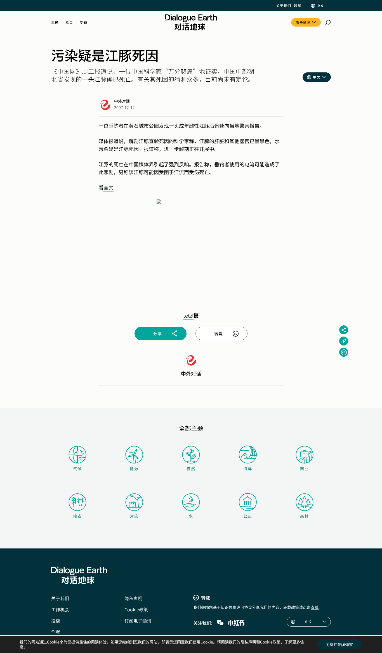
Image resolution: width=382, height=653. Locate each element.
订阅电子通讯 (137, 620)
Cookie (266, 642)
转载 (297, 6)
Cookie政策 (136, 609)
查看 (315, 607)
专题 (83, 22)
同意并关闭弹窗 (339, 644)
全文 (108, 187)
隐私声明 (133, 598)
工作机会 (60, 609)
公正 (247, 516)
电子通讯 (303, 22)
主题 (55, 22)
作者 (55, 631)
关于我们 (283, 6)
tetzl (188, 315)
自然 (191, 468)
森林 (304, 516)
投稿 (55, 620)
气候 (77, 468)
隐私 (244, 642)
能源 (134, 468)
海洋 (247, 468)
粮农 (77, 516)
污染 (134, 516)
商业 (304, 468)
